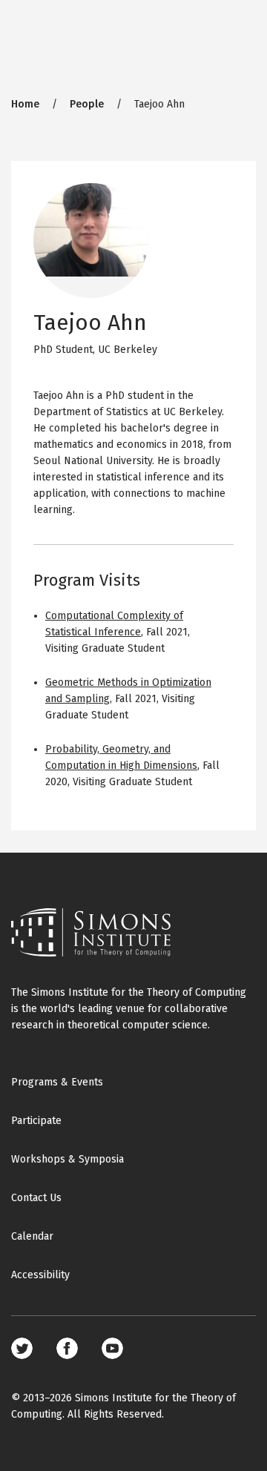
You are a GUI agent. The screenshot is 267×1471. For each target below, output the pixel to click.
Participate (36, 1120)
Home (25, 104)
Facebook (67, 1348)
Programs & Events (57, 1082)
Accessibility (40, 1275)
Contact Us (36, 1197)
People (87, 104)
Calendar (32, 1236)
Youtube (112, 1348)
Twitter (22, 1348)
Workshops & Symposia (67, 1159)
